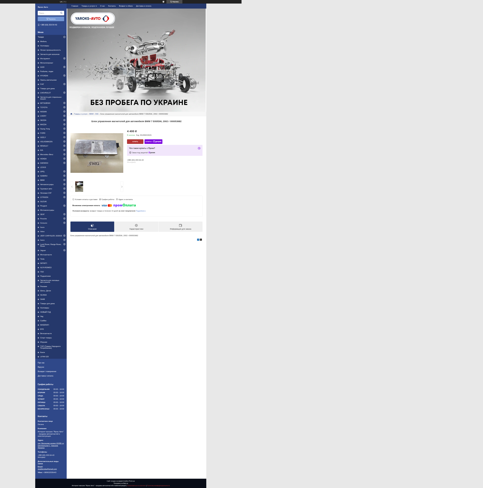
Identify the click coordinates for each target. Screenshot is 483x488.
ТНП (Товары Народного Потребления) (50, 347)
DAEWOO (44, 163)
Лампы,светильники (48, 80)
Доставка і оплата (45, 376)
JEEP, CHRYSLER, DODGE (51, 236)
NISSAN (43, 112)
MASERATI (44, 325)
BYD (42, 329)
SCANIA (43, 295)
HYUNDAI (44, 76)
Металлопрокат (46, 63)
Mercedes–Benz (46, 154)
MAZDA (43, 124)
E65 (96, 114)
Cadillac (43, 321)
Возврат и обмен (126, 6)
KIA (41, 150)
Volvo (42, 231)
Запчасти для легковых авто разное (49, 281)
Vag (41, 316)
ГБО (42, 272)
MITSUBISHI (45, 103)
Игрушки (43, 342)
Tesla (42, 259)
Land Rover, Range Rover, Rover (50, 245)
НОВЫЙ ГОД (45, 312)
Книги (42, 352)
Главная (74, 6)
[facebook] (198, 240)
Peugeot (43, 206)
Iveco (42, 240)
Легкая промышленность (50, 50)
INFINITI (43, 263)
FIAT (42, 84)
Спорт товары (46, 338)
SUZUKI (43, 202)
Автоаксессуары (47, 184)
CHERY (43, 116)
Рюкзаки (43, 286)
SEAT (42, 214)
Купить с (149, 141)
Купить (135, 141)
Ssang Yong (45, 129)
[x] (201, 240)
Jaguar (43, 250)
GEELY (43, 137)
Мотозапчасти (46, 255)
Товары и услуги (88, 6)
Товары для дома (47, 88)
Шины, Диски (45, 291)
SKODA (43, 120)
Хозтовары (44, 46)
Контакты (112, 6)
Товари (41, 37)
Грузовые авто (46, 189)
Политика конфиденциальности (158, 485)
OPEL (42, 172)
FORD (42, 133)
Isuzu (42, 227)
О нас (102, 6)
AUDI (42, 67)
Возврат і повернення (47, 371)
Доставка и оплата (143, 6)
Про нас (41, 363)
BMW (42, 180)
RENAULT (44, 146)
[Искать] (61, 13)
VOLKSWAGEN (46, 142)
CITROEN (44, 197)
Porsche (43, 219)
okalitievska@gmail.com (47, 469)
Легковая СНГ (46, 193)
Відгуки (41, 367)
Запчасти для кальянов (49, 54)
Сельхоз (43, 223)
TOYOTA (43, 107)
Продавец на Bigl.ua (121, 483)
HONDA (43, 159)
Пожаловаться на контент (136, 485)
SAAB (42, 299)
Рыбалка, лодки (46, 71)
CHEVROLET (45, 93)
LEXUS (43, 167)
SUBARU (43, 176)
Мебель (43, 41)
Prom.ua (132, 481)
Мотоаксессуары (47, 210)
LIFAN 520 (44, 357)
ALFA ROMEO (46, 267)
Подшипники (45, 276)
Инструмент (45, 59)
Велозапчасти (46, 333)
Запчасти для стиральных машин (51, 98)
